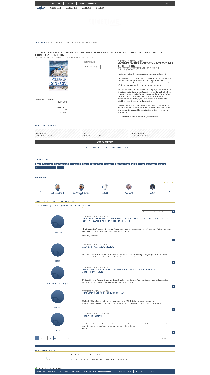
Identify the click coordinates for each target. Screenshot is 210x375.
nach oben (166, 338)
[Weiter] (170, 190)
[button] (169, 3)
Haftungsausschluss (123, 371)
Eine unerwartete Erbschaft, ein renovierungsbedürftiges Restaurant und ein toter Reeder (125, 220)
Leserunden (72, 8)
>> (55, 338)
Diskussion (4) (44, 206)
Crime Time (55, 8)
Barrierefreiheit (105, 371)
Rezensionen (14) (82, 206)
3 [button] (170, 182)
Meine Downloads (87, 3)
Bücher (100, 8)
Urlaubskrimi (92, 316)
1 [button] (164, 182)
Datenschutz (52, 371)
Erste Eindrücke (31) (62, 206)
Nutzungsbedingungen (70, 371)
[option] (105, 23)
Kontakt (70, 3)
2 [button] (167, 182)
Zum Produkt (89, 62)
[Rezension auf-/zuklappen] (173, 240)
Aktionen (87, 8)
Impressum (40, 371)
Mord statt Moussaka (98, 246)
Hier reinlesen (90, 67)
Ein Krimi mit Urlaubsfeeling (103, 293)
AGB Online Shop (89, 371)
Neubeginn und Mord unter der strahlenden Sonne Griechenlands (119, 271)
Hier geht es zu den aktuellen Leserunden (107, 147)
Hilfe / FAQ (56, 3)
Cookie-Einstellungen (144, 371)
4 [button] (172, 182)
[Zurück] (40, 190)
